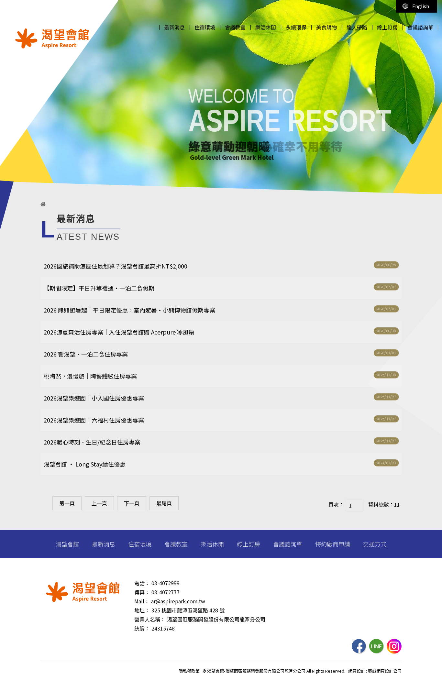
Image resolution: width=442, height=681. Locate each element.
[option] (221, 97)
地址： (142, 610)
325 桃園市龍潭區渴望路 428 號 (188, 610)
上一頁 (99, 503)
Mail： (141, 601)
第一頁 (67, 503)
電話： (142, 583)
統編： (142, 628)
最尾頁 (164, 503)
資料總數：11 (384, 504)
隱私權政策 (189, 671)
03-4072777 (165, 592)
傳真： (142, 592)
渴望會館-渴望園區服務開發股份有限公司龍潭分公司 (52, 38)
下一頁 (131, 503)
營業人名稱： (149, 619)
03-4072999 (165, 583)
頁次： (336, 504)
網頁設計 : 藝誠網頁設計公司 (375, 671)
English (420, 6)
